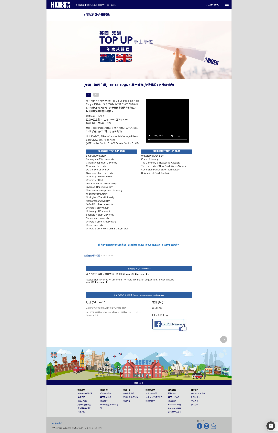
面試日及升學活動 (97, 14)
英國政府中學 (105, 397)
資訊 (113, 5)
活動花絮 (81, 412)
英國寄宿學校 (105, 393)
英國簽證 (172, 401)
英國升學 (80, 5)
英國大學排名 (174, 397)
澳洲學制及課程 (84, 408)
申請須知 (81, 397)
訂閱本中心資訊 (174, 412)
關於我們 (194, 390)
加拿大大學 (150, 401)
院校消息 (172, 393)
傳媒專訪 (194, 401)
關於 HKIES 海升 (198, 393)
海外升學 (81, 390)
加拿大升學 (103, 5)
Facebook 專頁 (174, 405)
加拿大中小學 (151, 393)
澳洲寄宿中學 (128, 393)
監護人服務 (82, 401)
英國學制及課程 (84, 405)
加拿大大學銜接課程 (154, 397)
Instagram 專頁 (174, 408)
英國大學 (104, 401)
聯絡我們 (194, 405)
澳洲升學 (91, 5)
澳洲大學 (126, 401)
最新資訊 (172, 390)
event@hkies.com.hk (136, 274)
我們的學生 (195, 397)
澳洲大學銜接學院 (130, 397)
